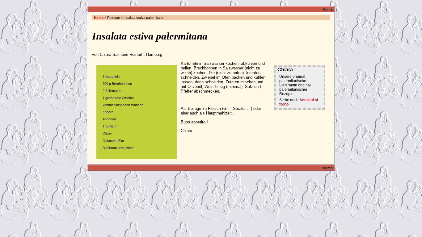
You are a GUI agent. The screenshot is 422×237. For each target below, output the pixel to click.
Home (327, 9)
